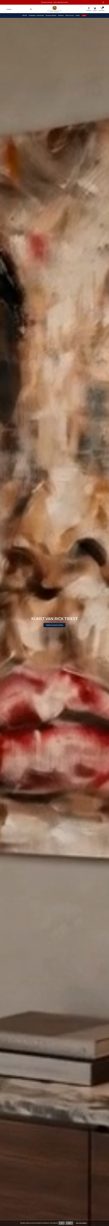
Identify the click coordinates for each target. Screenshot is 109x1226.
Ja (61, 1223)
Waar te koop (69, 15)
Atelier (78, 15)
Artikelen (61, 15)
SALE (84, 15)
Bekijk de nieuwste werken (54, 625)
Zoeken (30, 9)
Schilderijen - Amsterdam (36, 15)
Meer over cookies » (81, 1223)
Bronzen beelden (51, 15)
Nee (69, 1223)
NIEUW (24, 15)
